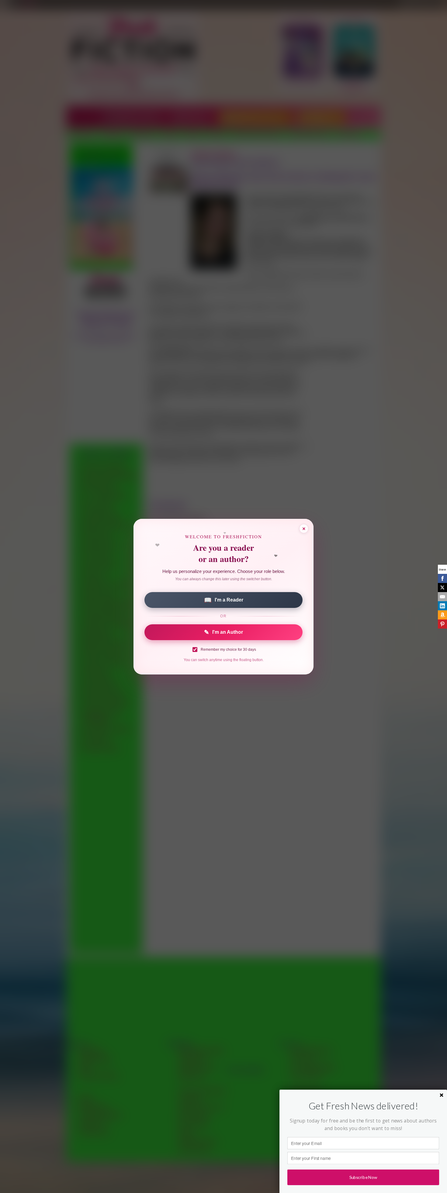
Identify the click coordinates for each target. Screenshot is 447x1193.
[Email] (442, 596)
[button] (363, 1105)
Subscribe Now (363, 1177)
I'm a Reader (223, 600)
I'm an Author (223, 632)
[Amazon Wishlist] (442, 614)
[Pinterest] (442, 624)
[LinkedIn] (442, 605)
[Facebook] (442, 578)
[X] (442, 587)
